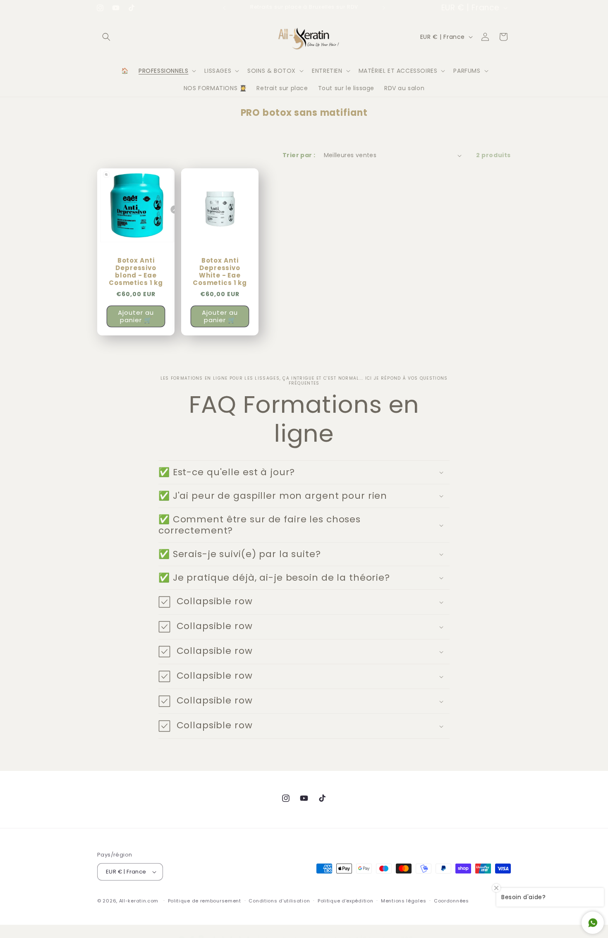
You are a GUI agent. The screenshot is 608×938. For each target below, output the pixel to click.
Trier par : (298, 155)
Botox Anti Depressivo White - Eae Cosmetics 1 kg (220, 272)
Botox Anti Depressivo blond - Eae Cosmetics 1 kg (136, 272)
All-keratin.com (139, 900)
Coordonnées (451, 900)
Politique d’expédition (345, 900)
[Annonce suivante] (384, 8)
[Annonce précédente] (224, 8)
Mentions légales (403, 900)
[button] (106, 37)
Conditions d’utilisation (279, 900)
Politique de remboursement (204, 900)
